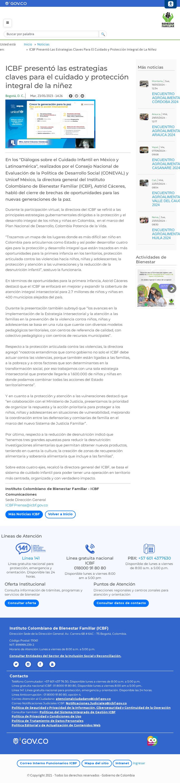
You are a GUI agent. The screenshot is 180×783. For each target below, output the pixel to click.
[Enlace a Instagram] (28, 664)
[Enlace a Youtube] (53, 664)
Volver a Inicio (60, 514)
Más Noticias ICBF (24, 514)
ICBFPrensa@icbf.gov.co (26, 505)
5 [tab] (164, 304)
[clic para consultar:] (156, 288)
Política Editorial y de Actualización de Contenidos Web (56, 725)
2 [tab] (150, 304)
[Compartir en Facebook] (71, 96)
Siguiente (171, 288)
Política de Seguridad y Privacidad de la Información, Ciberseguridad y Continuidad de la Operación (91, 707)
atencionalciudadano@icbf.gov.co (83, 699)
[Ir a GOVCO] (30, 741)
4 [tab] (160, 304)
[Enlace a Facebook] (41, 664)
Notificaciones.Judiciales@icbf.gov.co (96, 703)
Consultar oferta (22, 603)
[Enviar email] (82, 96)
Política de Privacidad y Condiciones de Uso (46, 716)
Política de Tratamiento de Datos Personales (47, 721)
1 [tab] (146, 304)
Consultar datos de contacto (121, 603)
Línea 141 (31, 558)
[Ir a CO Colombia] (152, 742)
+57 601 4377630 (154, 558)
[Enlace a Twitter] (16, 664)
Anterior (141, 288)
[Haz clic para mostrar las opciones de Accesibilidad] (171, 4)
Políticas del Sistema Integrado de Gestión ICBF (78, 712)
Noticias (43, 44)
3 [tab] (155, 304)
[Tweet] (76, 96)
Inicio (28, 44)
